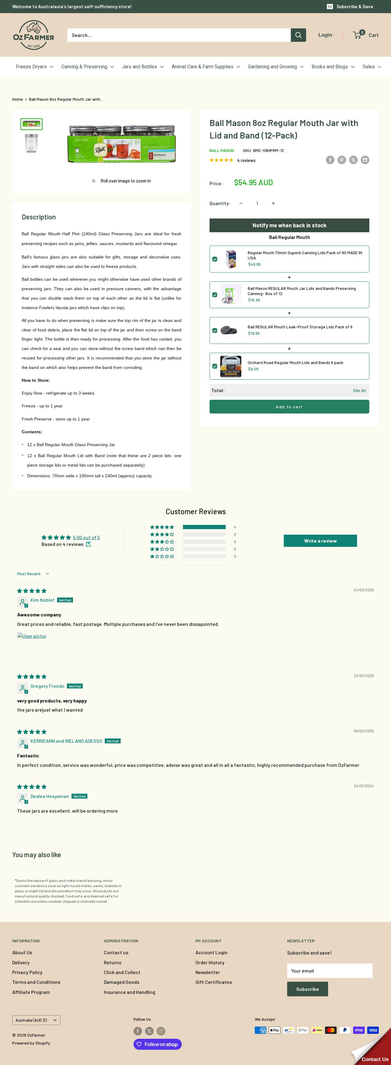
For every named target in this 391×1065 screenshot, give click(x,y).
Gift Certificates (214, 982)
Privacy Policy (27, 972)
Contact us (116, 952)
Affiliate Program (31, 992)
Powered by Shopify (31, 1042)
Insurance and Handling (129, 992)
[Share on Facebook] (330, 159)
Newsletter (208, 972)
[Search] (298, 35)
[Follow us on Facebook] (137, 1031)
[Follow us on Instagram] (161, 1031)
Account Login (212, 952)
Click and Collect (122, 972)
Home (17, 99)
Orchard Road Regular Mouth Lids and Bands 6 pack (295, 362)
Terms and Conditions (36, 982)
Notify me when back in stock (290, 225)
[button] (162, 527)
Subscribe (307, 989)
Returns (112, 962)
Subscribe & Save (355, 6)
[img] (31, 591)
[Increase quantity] (273, 203)
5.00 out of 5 (86, 537)
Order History (210, 962)
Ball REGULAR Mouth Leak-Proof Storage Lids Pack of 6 (300, 327)
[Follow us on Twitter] (149, 1031)
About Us (22, 952)
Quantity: (220, 203)
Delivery (21, 962)
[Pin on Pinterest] (342, 159)
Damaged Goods (121, 982)
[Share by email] (365, 159)
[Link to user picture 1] (31, 647)
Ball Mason (222, 150)
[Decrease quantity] (241, 203)
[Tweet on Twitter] (353, 159)
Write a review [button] (320, 540)
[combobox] (179, 35)
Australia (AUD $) (31, 1020)
